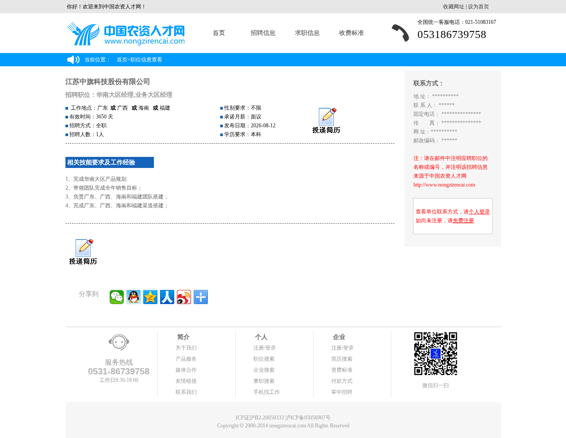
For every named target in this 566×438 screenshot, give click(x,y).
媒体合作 (186, 370)
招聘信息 (263, 33)
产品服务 (186, 359)
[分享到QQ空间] (150, 297)
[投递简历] (326, 121)
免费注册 (463, 220)
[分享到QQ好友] (133, 297)
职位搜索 (264, 359)
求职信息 (307, 33)
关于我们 (186, 348)
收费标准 (351, 33)
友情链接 (186, 381)
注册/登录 (264, 348)
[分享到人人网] (167, 297)
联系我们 (186, 392)
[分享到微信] (117, 297)
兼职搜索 (264, 381)
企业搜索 (264, 370)
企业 (338, 337)
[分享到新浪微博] (184, 297)
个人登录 (479, 212)
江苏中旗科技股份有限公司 (107, 81)
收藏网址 (453, 7)
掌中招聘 (341, 392)
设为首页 (478, 7)
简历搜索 (341, 359)
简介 (183, 337)
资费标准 (341, 370)
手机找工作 (266, 392)
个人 (260, 337)
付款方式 (341, 381)
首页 (219, 33)
